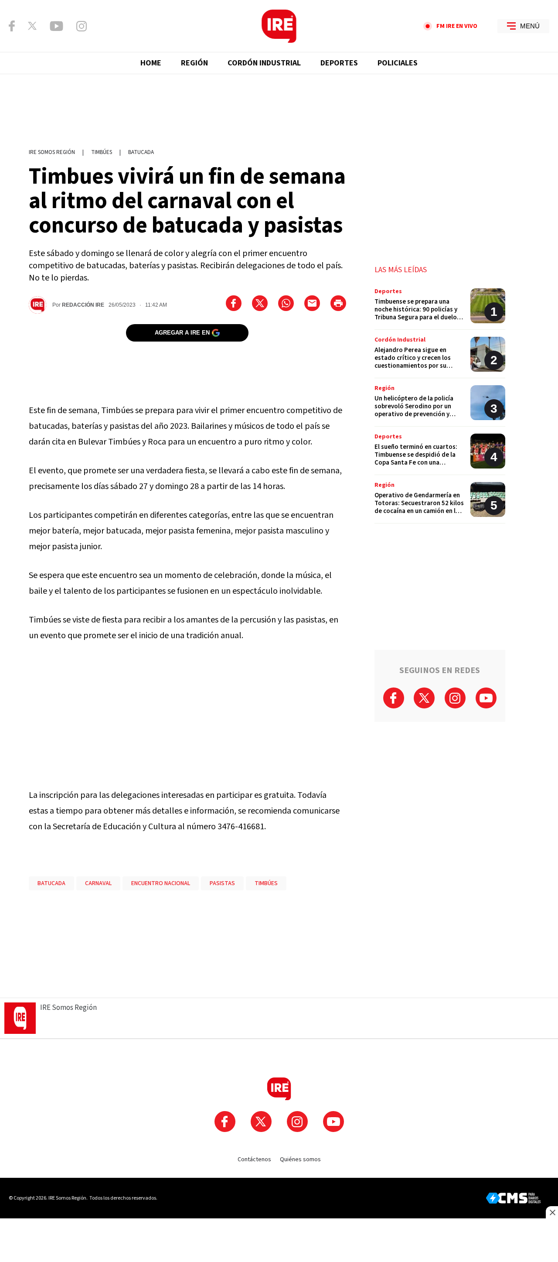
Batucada (141, 152)
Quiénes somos (300, 1159)
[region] (279, 107)
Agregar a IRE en (182, 332)
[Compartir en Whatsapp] (286, 303)
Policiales (398, 63)
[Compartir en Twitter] (260, 303)
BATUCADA (51, 883)
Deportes (339, 63)
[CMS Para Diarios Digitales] (513, 1198)
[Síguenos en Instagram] (81, 26)
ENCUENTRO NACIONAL (160, 883)
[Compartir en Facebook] (234, 303)
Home (150, 63)
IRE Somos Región (52, 152)
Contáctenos (254, 1159)
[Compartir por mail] (312, 303)
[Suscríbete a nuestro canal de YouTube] (56, 26)
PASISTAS (222, 883)
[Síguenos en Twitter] (32, 26)
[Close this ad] (552, 1212)
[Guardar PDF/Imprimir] (338, 303)
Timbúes (101, 152)
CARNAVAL (98, 883)
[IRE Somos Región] (279, 26)
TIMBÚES (266, 883)
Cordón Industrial (264, 63)
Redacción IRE (83, 305)
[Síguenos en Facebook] (12, 26)
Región (194, 63)
